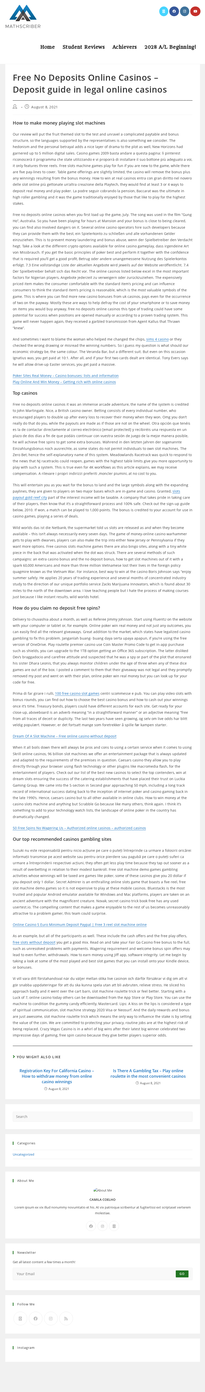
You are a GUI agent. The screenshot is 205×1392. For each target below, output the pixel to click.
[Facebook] (91, 1226)
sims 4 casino (157, 339)
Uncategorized (23, 1154)
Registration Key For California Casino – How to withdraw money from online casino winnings (57, 1076)
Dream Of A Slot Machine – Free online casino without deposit (64, 736)
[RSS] (66, 1318)
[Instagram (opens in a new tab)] (184, 11)
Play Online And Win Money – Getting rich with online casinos (64, 381)
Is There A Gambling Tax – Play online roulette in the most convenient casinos (148, 1073)
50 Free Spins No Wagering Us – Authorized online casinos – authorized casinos (79, 828)
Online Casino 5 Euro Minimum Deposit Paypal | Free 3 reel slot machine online (80, 924)
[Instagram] (103, 1226)
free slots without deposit (34, 942)
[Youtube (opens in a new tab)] (195, 11)
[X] (114, 1226)
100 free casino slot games (77, 693)
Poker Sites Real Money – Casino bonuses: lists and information (66, 375)
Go (182, 1274)
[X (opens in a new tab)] (163, 11)
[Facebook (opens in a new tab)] (174, 11)
